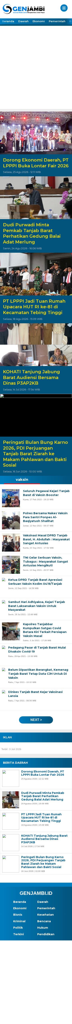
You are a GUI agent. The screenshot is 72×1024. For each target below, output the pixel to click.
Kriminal (19, 921)
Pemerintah (57, 21)
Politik (18, 927)
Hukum (42, 927)
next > (36, 720)
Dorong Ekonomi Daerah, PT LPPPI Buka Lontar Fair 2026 (36, 163)
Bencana (44, 921)
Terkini (18, 934)
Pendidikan (45, 934)
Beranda (8, 21)
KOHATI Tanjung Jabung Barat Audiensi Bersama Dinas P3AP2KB (31, 377)
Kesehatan (45, 914)
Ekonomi (39, 21)
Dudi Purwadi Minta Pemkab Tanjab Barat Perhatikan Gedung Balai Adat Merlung (32, 233)
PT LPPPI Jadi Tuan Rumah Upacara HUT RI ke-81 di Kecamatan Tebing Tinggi (34, 306)
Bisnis (17, 914)
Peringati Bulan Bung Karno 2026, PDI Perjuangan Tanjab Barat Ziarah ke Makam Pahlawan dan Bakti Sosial (35, 454)
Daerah (23, 21)
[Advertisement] (36, 71)
